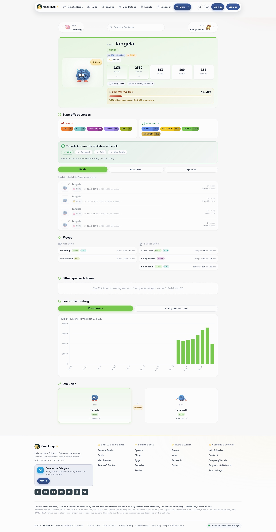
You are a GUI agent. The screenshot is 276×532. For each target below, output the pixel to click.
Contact (213, 455)
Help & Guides (216, 450)
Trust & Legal (216, 470)
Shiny (97, 62)
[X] (61, 492)
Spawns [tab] (191, 169)
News (174, 455)
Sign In (218, 6)
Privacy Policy (126, 525)
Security (156, 525)
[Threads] (77, 492)
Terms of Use (93, 525)
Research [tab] (136, 169)
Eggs (137, 460)
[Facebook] (45, 492)
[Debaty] (69, 492)
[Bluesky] (85, 492)
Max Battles (104, 460)
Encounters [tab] (95, 308)
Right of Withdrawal (173, 525)
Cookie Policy (142, 525)
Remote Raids (105, 450)
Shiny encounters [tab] (176, 308)
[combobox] (136, 27)
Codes (175, 465)
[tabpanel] (138, 203)
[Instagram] (53, 492)
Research (177, 460)
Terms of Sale (109, 525)
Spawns (139, 450)
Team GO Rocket (107, 465)
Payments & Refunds (220, 465)
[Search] (200, 7)
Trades (138, 470)
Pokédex (139, 465)
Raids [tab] (82, 169)
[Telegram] (37, 492)
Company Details (218, 460)
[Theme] (207, 7)
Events (175, 450)
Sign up (233, 6)
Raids (101, 455)
